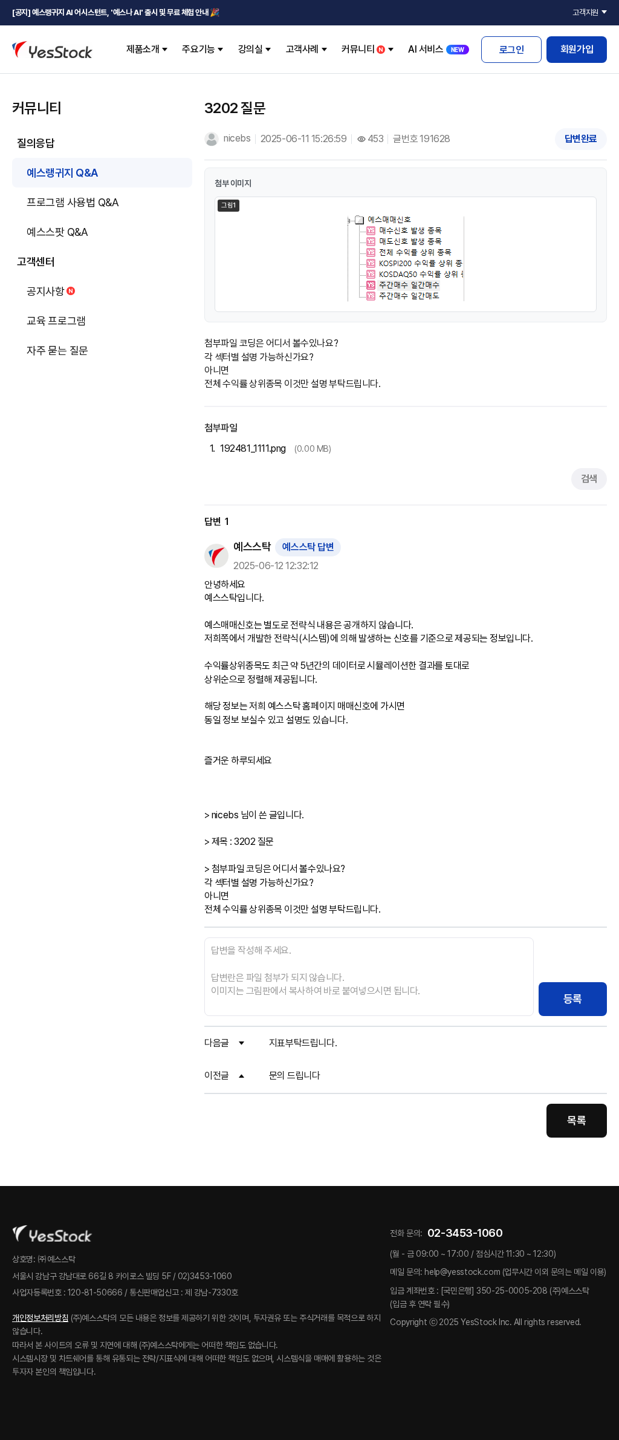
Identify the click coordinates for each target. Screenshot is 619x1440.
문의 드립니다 (294, 1075)
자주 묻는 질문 (57, 350)
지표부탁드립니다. (303, 1043)
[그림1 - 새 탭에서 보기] (405, 260)
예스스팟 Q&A (57, 232)
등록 (572, 998)
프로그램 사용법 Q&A (72, 202)
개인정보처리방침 (40, 1318)
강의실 (250, 49)
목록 (576, 1120)
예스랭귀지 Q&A (62, 172)
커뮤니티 (358, 49)
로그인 (511, 50)
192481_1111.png (253, 448)
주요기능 (198, 49)
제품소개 (142, 49)
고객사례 (302, 49)
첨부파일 (220, 428)
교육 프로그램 (56, 320)
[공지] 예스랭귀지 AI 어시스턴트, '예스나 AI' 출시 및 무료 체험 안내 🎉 (115, 12)
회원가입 (576, 49)
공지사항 (45, 291)
